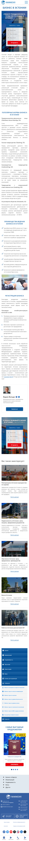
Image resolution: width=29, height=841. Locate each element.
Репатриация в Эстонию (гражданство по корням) (14, 484)
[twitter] (25, 831)
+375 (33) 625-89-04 (24, 804)
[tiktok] (18, 831)
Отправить (14, 43)
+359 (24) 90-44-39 (23, 807)
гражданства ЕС (8, 377)
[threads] (14, 831)
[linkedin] (19, 397)
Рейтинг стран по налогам (10, 695)
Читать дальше (14, 497)
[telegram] (7, 831)
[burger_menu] (26, 2)
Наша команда (7, 822)
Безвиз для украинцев (11, 678)
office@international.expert (8, 806)
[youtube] (11, 831)
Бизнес (6, 650)
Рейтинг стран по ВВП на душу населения (14, 711)
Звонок (18, 839)
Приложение (11, 839)
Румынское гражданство (14, 756)
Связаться (14, 409)
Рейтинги (7, 683)
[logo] (8, 2)
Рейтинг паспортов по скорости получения (14, 687)
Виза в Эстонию (7, 595)
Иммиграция (8, 655)
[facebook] (16, 397)
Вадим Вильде (9, 397)
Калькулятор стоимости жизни (11, 715)
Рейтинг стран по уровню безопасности (13, 699)
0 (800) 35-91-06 (6, 801)
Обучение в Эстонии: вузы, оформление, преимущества (11, 560)
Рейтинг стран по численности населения (14, 707)
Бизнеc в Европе (11, 777)
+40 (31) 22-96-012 (6, 804)
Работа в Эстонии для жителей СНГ (13, 628)
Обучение (7, 664)
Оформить (14, 764)
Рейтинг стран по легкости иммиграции (13, 691)
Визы (6, 674)
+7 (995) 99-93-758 (23, 800)
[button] (11, 769)
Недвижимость (9, 660)
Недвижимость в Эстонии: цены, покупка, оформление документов (13, 522)
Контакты (4, 839)
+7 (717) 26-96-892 (23, 809)
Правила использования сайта (19, 826)
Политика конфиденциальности (19, 822)
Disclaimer (6, 826)
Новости (7, 719)
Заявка (25, 839)
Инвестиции (8, 669)
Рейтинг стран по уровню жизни (11, 703)
